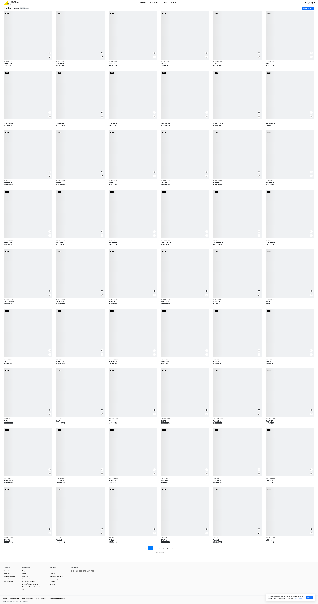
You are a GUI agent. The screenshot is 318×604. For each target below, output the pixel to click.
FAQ (23, 589)
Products (143, 2)
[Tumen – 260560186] (185, 392)
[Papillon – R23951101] (28, 35)
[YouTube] (81, 572)
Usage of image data (27, 598)
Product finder (8, 571)
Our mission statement (57, 576)
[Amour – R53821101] (80, 95)
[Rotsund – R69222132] (290, 214)
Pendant (165, 121)
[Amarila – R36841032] (185, 95)
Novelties (7, 573)
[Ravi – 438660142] (237, 333)
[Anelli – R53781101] (237, 35)
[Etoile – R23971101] (133, 35)
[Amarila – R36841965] (28, 154)
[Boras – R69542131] (237, 154)
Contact (52, 584)
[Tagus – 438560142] (80, 511)
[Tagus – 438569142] (133, 511)
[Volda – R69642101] (133, 154)
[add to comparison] (49, 57)
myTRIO (24, 573)
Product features (9, 579)
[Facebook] (73, 572)
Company (52, 573)
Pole (218, 359)
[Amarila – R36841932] (290, 95)
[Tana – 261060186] (133, 392)
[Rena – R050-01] (290, 273)
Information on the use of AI (57, 598)
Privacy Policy (298, 598)
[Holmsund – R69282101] (28, 273)
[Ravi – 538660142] (28, 392)
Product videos (8, 581)
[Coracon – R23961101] (80, 35)
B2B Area (25, 576)
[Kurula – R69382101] (133, 95)
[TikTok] (89, 572)
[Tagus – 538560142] (185, 511)
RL (4, 61)
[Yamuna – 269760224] (237, 392)
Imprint (5, 598)
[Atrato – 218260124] (133, 333)
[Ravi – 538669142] (80, 392)
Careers (52, 581)
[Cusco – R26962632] (80, 333)
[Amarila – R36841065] (237, 95)
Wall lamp (9, 61)
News (51, 571)
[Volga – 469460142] (237, 452)
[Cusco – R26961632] (28, 333)
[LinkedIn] (93, 572)
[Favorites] (309, 2)
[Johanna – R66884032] (185, 273)
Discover (164, 2)
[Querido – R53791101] (28, 95)
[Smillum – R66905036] (237, 273)
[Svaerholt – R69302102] (185, 214)
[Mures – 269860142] (290, 511)
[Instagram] (77, 572)
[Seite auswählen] (152, 548)
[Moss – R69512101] (80, 214)
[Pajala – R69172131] (133, 273)
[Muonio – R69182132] (80, 273)
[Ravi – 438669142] (290, 333)
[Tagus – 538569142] (237, 511)
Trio (110, 359)
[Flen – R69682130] (80, 154)
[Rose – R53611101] (185, 35)
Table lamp (166, 61)
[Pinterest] (85, 572)
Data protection (14, 598)
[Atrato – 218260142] (185, 333)
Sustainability (54, 579)
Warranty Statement (28, 581)
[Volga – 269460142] (80, 452)
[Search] (305, 2)
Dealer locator (26, 579)
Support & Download (28, 571)
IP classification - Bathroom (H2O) (32, 587)
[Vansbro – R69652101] (290, 154)
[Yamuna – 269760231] (290, 392)
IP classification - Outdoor (30, 584)
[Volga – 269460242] (133, 452)
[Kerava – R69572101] (28, 214)
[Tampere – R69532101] (237, 214)
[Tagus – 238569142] (28, 511)
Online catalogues (9, 576)
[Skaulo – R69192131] (133, 214)
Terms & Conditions (41, 598)
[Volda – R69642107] (185, 154)
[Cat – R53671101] (290, 35)
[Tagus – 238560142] (290, 452)
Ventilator (114, 121)
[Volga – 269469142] (185, 452)
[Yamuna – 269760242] (28, 452)
